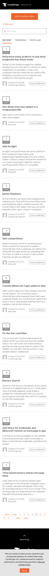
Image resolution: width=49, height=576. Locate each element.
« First (6, 514)
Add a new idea (24, 16)
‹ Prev (14, 514)
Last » (26, 518)
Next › (18, 518)
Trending (21, 40)
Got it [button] (24, 570)
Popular (35, 40)
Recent (7, 40)
